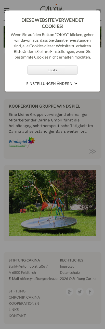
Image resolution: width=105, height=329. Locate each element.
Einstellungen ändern (49, 83)
